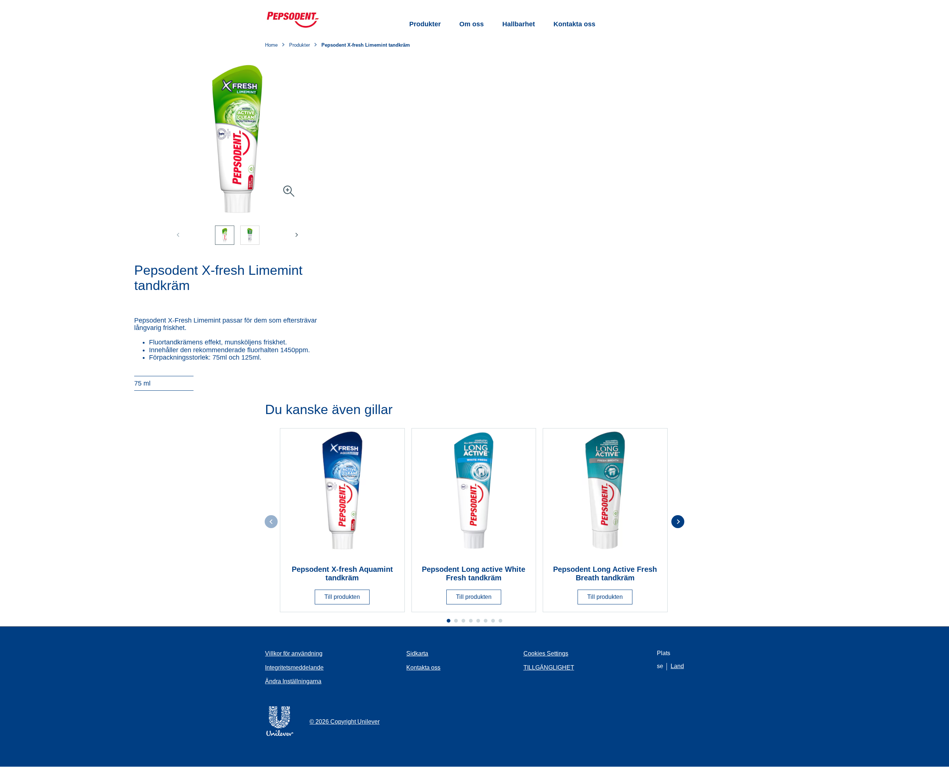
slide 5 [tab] (478, 621)
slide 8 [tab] (500, 621)
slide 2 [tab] (456, 621)
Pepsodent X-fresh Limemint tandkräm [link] (365, 45)
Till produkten (342, 597)
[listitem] (227, 240)
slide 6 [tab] (485, 621)
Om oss (471, 24)
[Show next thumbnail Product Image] (296, 235)
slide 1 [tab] (448, 621)
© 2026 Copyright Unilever (345, 721)
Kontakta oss (574, 24)
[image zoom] (289, 191)
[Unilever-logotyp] (280, 735)
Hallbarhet (518, 24)
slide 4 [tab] (471, 621)
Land (677, 666)
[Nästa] (677, 521)
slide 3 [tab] (463, 621)
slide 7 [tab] (493, 621)
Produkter (425, 24)
